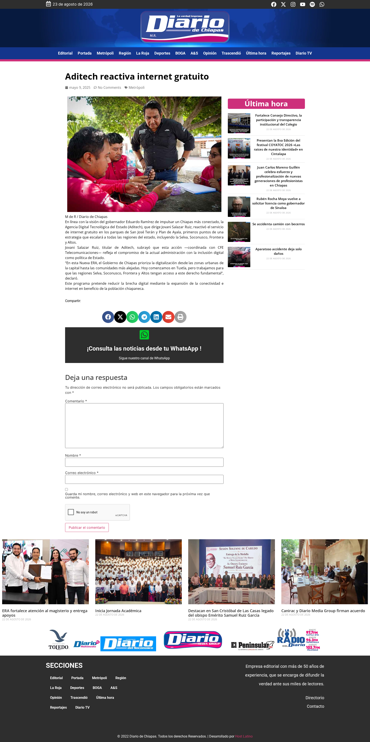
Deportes (162, 53)
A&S (194, 53)
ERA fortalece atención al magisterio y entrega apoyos (44, 613)
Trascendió (231, 53)
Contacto (315, 706)
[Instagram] (293, 4)
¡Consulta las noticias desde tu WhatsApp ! (144, 348)
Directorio (315, 697)
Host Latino (244, 736)
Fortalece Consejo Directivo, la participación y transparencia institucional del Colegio (278, 119)
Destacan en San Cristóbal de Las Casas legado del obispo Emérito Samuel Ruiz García (231, 613)
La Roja (142, 53)
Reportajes (281, 53)
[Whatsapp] (322, 4)
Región (125, 53)
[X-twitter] (283, 4)
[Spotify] (312, 4)
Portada (85, 53)
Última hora (256, 53)
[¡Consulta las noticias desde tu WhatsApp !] (144, 334)
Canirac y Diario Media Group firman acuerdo (323, 610)
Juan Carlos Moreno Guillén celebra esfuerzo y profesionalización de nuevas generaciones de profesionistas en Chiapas (279, 176)
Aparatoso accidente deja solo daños (278, 251)
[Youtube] (302, 4)
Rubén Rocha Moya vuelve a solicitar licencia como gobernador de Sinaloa (278, 203)
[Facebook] (274, 4)
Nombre (73, 455)
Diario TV (304, 53)
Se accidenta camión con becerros (278, 224)
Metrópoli (105, 53)
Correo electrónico (81, 472)
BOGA (180, 53)
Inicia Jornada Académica (118, 610)
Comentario (76, 401)
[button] (108, 317)
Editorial (65, 53)
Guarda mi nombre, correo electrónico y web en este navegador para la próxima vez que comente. (137, 495)
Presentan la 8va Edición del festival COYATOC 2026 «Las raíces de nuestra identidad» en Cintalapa (278, 147)
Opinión (209, 53)
